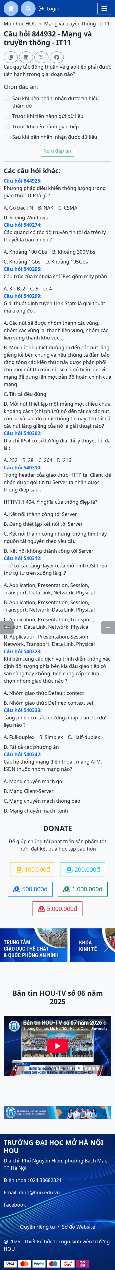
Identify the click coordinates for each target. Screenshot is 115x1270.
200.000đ (83, 869)
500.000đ (30, 889)
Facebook (15, 1204)
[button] (11, 8)
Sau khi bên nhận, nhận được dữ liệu (54, 137)
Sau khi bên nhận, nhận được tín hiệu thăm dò (55, 102)
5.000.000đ (57, 908)
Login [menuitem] (49, 8)
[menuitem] (11, 8)
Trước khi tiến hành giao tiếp (45, 126)
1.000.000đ (82, 889)
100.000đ (33, 869)
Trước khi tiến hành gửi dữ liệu (47, 116)
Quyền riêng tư (37, 1226)
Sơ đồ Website (78, 1226)
